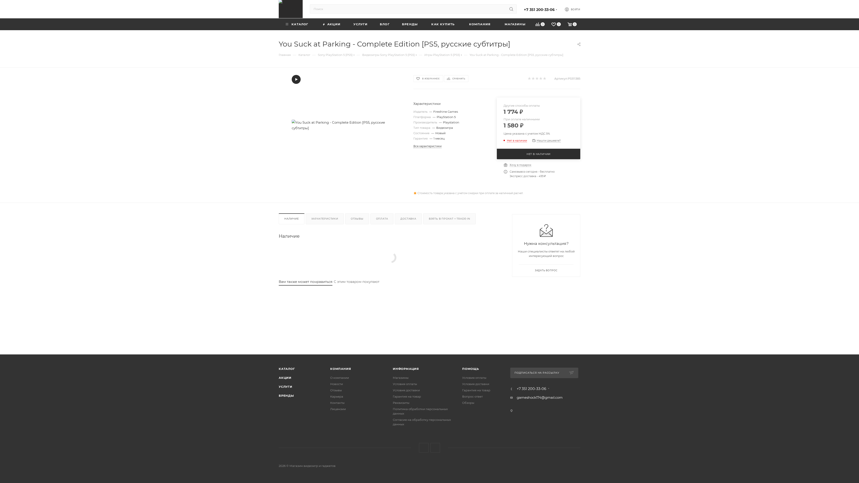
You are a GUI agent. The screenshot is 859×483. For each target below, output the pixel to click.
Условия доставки (406, 390)
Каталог (287, 369)
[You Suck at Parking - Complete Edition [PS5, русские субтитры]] (342, 125)
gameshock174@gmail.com (540, 397)
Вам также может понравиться (305, 282)
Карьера (336, 396)
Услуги (285, 386)
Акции (285, 377)
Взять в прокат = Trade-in (449, 218)
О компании (339, 377)
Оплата (382, 218)
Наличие (291, 218)
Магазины (400, 377)
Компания (340, 369)
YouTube (435, 448)
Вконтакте (424, 448)
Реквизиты (401, 403)
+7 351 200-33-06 (539, 10)
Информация (406, 369)
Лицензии (338, 409)
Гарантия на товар (407, 396)
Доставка (408, 218)
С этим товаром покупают (356, 282)
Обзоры (468, 403)
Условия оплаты (405, 384)
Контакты (337, 403)
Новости (336, 384)
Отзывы (357, 218)
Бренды (286, 395)
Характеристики (324, 218)
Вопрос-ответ (472, 396)
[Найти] (511, 9)
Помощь (470, 369)
